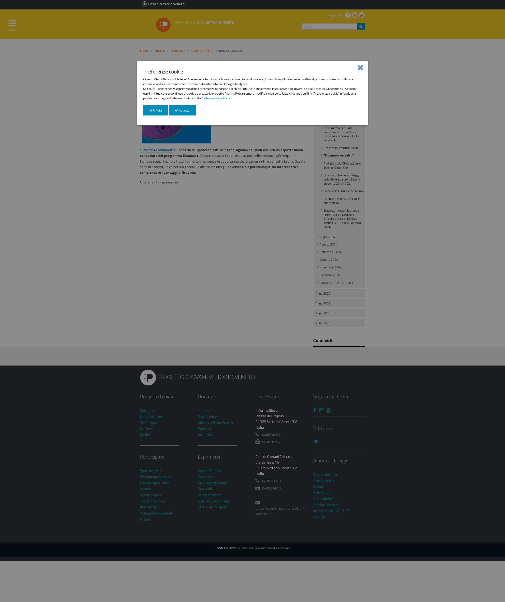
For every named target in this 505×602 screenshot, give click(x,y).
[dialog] (252, 93)
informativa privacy (217, 98)
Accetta (187, 111)
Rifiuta (160, 111)
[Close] (360, 67)
